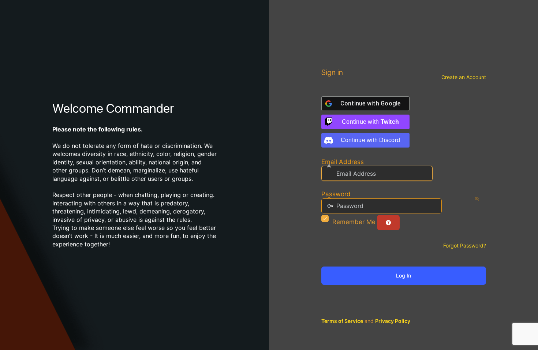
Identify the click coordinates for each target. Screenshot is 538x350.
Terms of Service (342, 321)
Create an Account (463, 77)
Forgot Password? (464, 245)
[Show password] (449, 205)
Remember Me (354, 222)
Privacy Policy (392, 321)
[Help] (388, 222)
